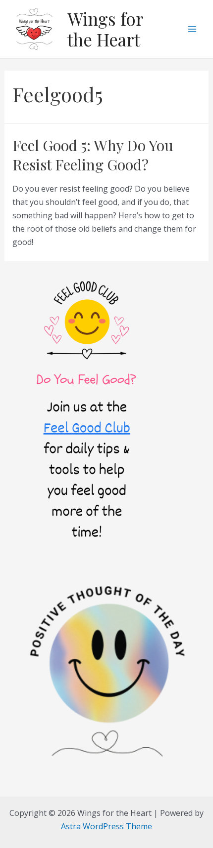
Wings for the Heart (105, 29)
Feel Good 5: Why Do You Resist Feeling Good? (92, 154)
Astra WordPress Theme (106, 826)
